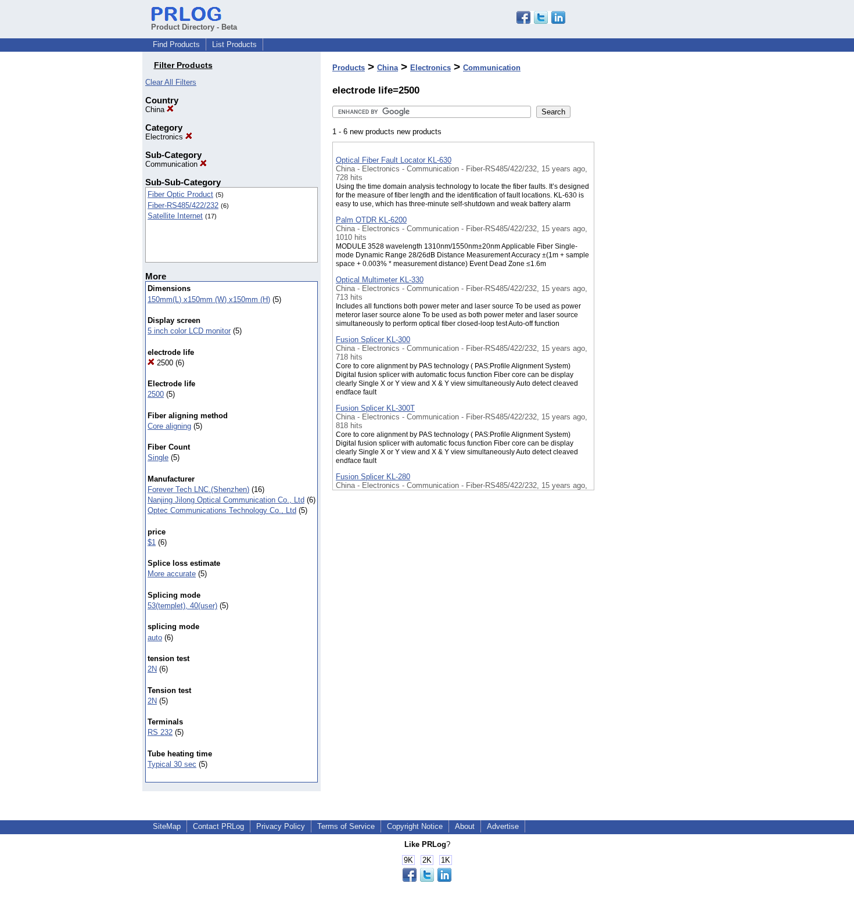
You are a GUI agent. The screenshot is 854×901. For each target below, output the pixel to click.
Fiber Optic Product (180, 194)
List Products (234, 44)
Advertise (503, 826)
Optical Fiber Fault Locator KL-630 (393, 160)
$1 (152, 542)
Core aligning (169, 426)
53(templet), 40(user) (182, 605)
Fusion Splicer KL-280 (373, 476)
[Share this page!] (540, 21)
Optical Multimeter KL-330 (380, 279)
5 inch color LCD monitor (189, 330)
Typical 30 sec (172, 764)
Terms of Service (346, 826)
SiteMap (167, 826)
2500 (164, 362)
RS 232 (160, 732)
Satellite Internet (175, 215)
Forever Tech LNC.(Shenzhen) (198, 489)
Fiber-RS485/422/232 (183, 205)
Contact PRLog (218, 826)
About (465, 826)
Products (348, 67)
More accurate (172, 573)
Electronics (165, 136)
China (156, 109)
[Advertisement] (652, 301)
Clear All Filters (170, 82)
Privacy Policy (280, 826)
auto (155, 637)
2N (152, 669)
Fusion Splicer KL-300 (373, 339)
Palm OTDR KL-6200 (371, 220)
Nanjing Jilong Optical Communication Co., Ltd (226, 500)
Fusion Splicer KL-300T (375, 408)
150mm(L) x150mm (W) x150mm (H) (209, 299)
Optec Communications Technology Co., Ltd (222, 510)
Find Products (176, 44)
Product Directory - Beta (194, 27)
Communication (172, 164)
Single (158, 457)
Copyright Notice (415, 826)
